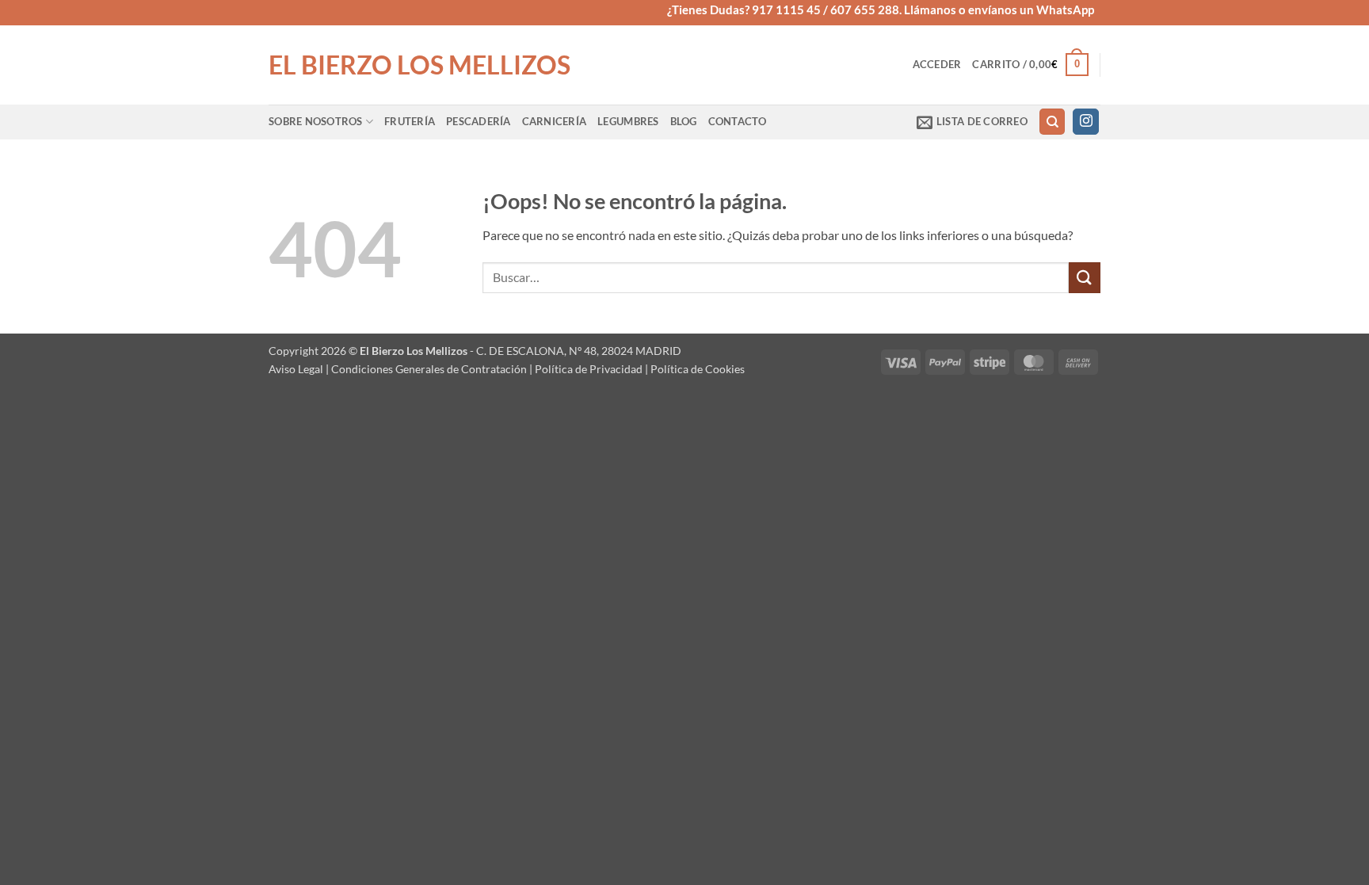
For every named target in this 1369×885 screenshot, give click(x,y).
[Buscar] (1052, 122)
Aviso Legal (296, 369)
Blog (683, 121)
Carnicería (554, 121)
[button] (937, 64)
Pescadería (478, 121)
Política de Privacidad (589, 369)
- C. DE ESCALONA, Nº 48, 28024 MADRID (574, 350)
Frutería (409, 121)
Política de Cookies (697, 369)
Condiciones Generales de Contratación (429, 369)
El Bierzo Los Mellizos (419, 65)
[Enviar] (1084, 277)
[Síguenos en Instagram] (1086, 122)
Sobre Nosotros (316, 121)
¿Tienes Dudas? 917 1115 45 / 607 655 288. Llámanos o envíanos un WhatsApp (880, 9)
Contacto (737, 121)
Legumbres (627, 121)
